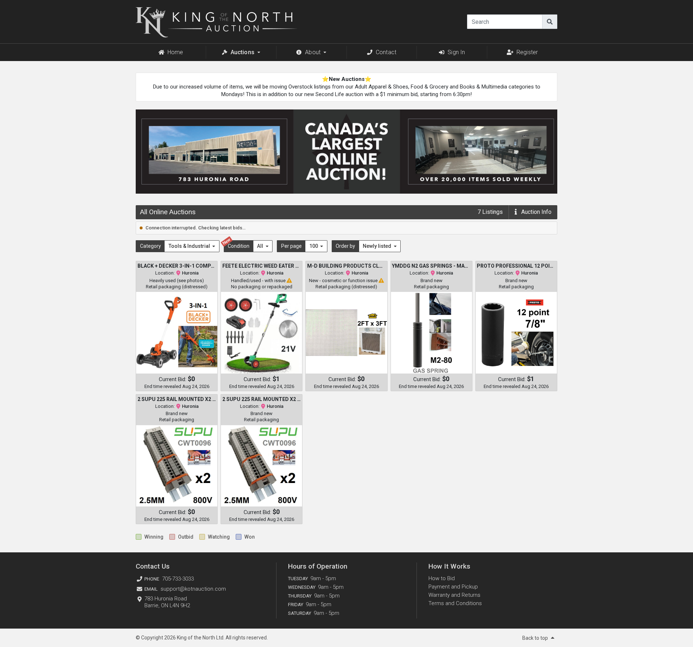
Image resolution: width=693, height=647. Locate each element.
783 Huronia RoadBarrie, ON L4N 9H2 (167, 602)
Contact (386, 52)
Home (175, 52)
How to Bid (441, 578)
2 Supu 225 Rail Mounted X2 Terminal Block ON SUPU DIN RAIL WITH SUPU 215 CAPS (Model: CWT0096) (177, 399)
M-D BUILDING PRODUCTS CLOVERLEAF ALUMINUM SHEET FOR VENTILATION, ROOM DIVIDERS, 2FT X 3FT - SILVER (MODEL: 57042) (346, 265)
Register (527, 52)
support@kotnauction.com (193, 589)
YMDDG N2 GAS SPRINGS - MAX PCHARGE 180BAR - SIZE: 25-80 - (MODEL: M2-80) (431, 265)
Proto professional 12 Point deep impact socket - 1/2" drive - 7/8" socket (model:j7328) (516, 265)
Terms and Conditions (455, 603)
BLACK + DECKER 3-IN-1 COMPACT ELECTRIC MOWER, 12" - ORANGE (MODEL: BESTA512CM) (177, 265)
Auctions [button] (242, 52)
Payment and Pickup (453, 586)
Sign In (456, 52)
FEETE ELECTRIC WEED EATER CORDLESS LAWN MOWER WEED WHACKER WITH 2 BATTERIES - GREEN (261, 265)
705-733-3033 (178, 578)
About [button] (313, 52)
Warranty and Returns (454, 595)
